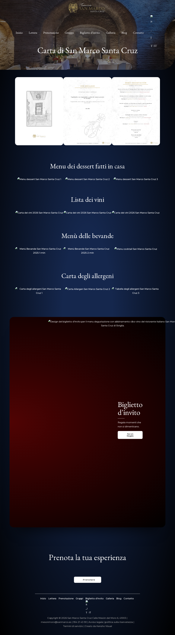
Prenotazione (66, 598)
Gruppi (79, 598)
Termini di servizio (73, 626)
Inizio (43, 598)
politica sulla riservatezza (119, 622)
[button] (158, 33)
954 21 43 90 (80, 622)
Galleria (110, 598)
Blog (118, 598)
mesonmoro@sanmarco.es (56, 622)
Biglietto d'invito (94, 598)
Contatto (129, 598)
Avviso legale (96, 622)
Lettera (52, 598)
